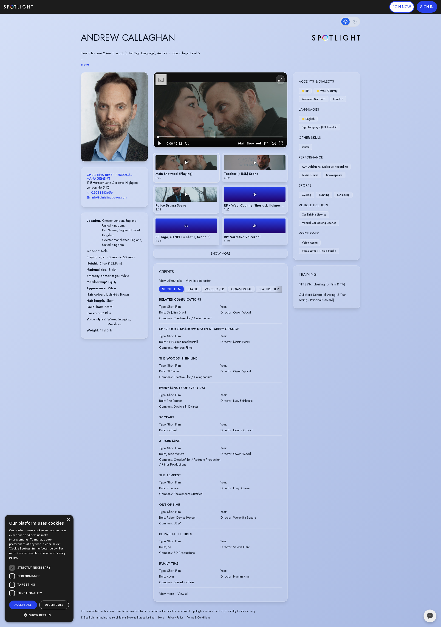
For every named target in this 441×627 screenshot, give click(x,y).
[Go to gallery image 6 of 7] (120, 149)
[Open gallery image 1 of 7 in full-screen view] (114, 116)
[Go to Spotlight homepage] (18, 7)
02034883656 (102, 192)
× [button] (68, 519)
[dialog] (39, 568)
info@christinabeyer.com (109, 197)
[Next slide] (140, 121)
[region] (220, 110)
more (85, 64)
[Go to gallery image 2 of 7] (111, 149)
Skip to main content (51, 7)
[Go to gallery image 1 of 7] (107, 149)
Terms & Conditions (198, 617)
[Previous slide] (88, 121)
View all (183, 593)
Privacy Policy (175, 617)
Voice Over (214, 289)
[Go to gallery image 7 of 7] (122, 149)
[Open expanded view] (140, 79)
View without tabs (170, 280)
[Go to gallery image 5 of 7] (118, 149)
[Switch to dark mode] (350, 22)
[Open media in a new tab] (266, 143)
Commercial (241, 289)
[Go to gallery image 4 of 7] (115, 149)
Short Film (171, 289)
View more (166, 593)
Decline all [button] (54, 605)
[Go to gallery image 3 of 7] (113, 149)
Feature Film (269, 289)
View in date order (198, 280)
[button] (427, 7)
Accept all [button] (23, 605)
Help (161, 617)
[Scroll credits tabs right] (278, 289)
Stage (193, 289)
